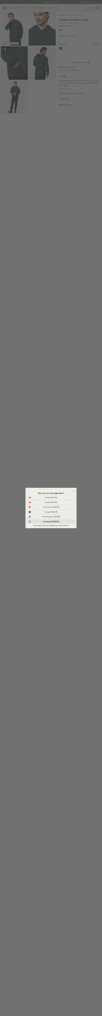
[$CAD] (51, 497)
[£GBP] (51, 517)
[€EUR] (51, 512)
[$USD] (51, 507)
